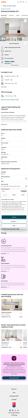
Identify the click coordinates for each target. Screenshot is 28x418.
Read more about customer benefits (10, 99)
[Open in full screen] (25, 20)
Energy (3, 233)
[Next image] (25, 43)
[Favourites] (23, 2)
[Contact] (21, 2)
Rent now (14, 389)
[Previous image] (3, 304)
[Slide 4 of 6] (19, 39)
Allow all (14, 217)
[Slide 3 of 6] (14, 39)
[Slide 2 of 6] (8, 39)
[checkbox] (20, 313)
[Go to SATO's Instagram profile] (12, 410)
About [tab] (23, 194)
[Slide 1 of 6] (3, 39)
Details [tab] (14, 194)
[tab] (4, 15)
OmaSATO (14, 399)
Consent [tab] (5, 194)
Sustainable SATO (14, 396)
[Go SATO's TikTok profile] (15, 410)
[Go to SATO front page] (3, 2)
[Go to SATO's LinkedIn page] (18, 410)
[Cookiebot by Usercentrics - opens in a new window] (21, 191)
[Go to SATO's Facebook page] (10, 410)
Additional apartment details (11, 130)
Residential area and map (10, 229)
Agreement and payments (10, 169)
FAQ (14, 392)
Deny (14, 225)
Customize (13, 221)
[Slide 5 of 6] (25, 39)
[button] (17, 76)
